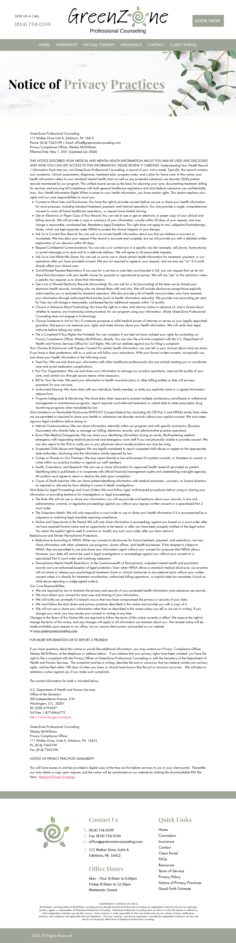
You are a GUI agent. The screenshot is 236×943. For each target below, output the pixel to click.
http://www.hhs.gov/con (47, 717)
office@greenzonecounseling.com (98, 143)
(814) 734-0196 (108, 835)
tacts (68, 717)
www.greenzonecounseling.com (55, 631)
